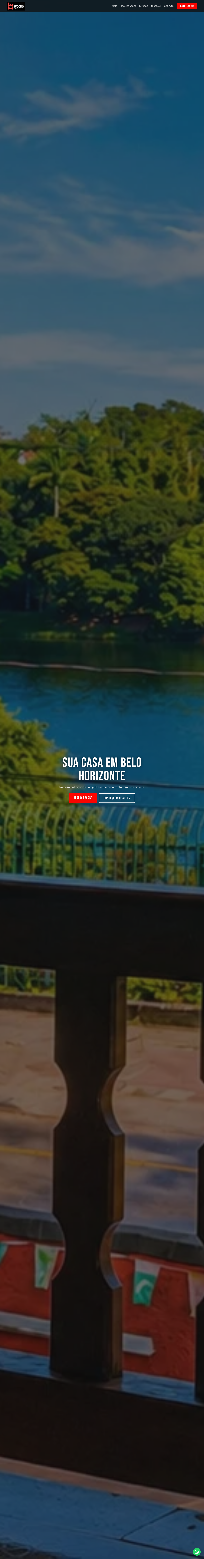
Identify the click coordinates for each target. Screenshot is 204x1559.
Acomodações (128, 6)
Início (114, 6)
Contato (169, 6)
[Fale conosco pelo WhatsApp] (197, 1552)
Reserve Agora (187, 6)
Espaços (143, 6)
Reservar (156, 6)
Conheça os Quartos (117, 798)
